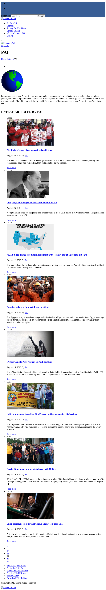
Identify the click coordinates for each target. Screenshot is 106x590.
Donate (10, 36)
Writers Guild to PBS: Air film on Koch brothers (29, 362)
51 (8, 561)
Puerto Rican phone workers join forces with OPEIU (31, 469)
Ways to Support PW (16, 33)
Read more (11, 167)
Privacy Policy (13, 575)
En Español (12, 23)
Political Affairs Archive (17, 568)
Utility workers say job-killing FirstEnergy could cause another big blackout (42, 414)
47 (8, 551)
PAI (26, 155)
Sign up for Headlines (16, 28)
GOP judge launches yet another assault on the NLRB (32, 202)
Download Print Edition (17, 578)
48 (8, 553)
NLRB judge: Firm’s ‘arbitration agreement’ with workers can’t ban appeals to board (47, 255)
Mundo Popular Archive (17, 570)
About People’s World (16, 565)
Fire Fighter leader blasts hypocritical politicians (29, 150)
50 (8, 558)
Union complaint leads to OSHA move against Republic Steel (35, 524)
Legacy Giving (13, 31)
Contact (10, 26)
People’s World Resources (18, 573)
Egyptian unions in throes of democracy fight (28, 307)
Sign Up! (5, 45)
